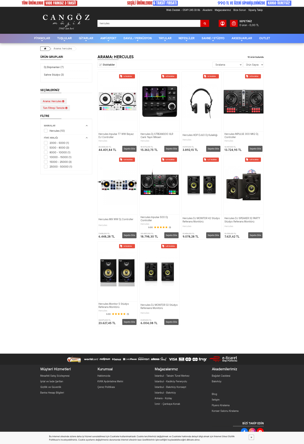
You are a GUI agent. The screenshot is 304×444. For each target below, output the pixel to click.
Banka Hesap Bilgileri (52, 392)
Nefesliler (187, 38)
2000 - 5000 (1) (59, 143)
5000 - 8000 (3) (59, 147)
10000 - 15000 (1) (60, 157)
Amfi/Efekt (108, 38)
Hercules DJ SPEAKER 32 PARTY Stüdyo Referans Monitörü (242, 220)
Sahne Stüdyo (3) (54, 74)
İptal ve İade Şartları (51, 381)
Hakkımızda (103, 375)
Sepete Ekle (129, 148)
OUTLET (264, 38)
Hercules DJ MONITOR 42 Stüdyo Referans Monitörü (201, 220)
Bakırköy (216, 381)
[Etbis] (222, 358)
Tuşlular (64, 38)
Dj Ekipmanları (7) (54, 67)
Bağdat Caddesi (221, 375)
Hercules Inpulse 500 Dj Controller (154, 219)
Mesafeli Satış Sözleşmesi (54, 375)
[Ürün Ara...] (204, 23)
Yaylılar (165, 38)
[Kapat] (251, 437)
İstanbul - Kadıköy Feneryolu (171, 381)
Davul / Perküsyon (138, 38)
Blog (214, 394)
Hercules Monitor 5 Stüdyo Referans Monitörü (114, 305)
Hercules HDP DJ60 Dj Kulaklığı (200, 135)
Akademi (207, 10)
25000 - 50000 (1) (61, 166)
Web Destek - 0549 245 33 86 (183, 10)
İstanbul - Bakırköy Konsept (170, 387)
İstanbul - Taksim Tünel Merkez (172, 375)
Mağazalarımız (223, 10)
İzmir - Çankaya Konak (167, 403)
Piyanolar (42, 38)
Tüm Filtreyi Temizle (54, 108)
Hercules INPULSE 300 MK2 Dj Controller (241, 135)
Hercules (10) (57, 130)
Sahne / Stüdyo (213, 38)
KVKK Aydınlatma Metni (110, 381)
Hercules (103, 141)
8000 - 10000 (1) (60, 152)
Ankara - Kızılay (163, 398)
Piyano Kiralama (221, 405)
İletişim (216, 399)
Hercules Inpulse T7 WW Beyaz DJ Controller (116, 135)
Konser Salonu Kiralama (225, 411)
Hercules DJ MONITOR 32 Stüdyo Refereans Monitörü (159, 306)
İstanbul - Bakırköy (165, 392)
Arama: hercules (63, 48)
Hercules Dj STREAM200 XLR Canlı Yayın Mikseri (157, 135)
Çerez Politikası (106, 387)
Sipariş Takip (255, 10)
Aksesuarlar (242, 38)
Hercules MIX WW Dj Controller (116, 219)
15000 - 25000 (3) (61, 162)
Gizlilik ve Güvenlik (50, 387)
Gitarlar (86, 38)
